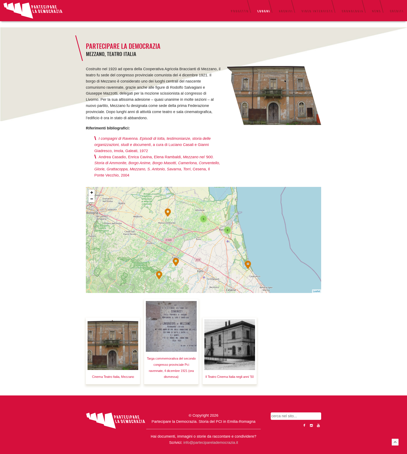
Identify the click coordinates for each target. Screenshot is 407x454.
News (377, 11)
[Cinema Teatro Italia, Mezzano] (113, 345)
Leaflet (316, 291)
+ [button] (91, 192)
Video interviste (317, 11)
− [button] (91, 199)
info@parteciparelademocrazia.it (210, 442)
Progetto (239, 11)
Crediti (396, 11)
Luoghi (264, 11)
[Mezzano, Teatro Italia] (274, 95)
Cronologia (352, 11)
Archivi (285, 11)
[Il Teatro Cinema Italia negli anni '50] (230, 345)
